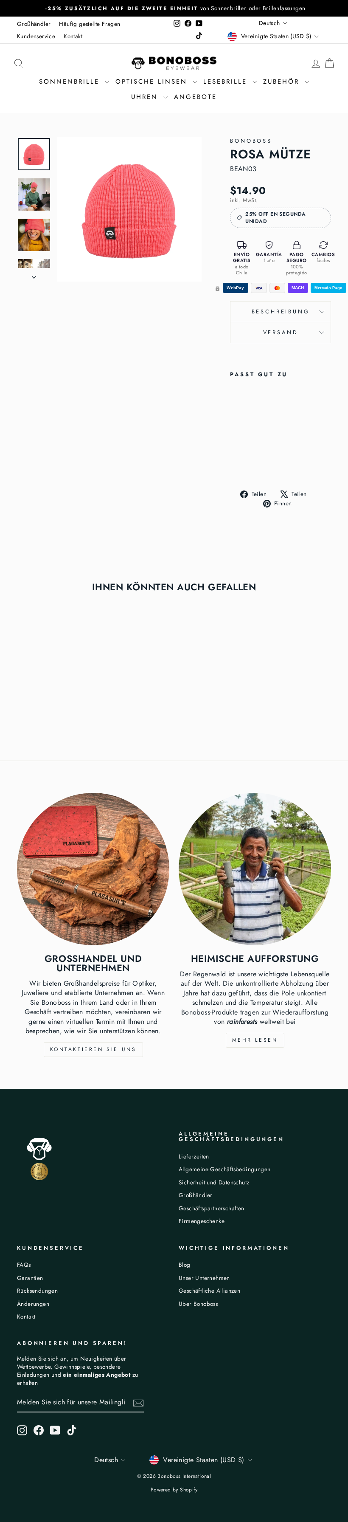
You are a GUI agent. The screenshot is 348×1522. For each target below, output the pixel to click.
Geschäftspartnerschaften (211, 1208)
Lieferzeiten (194, 1156)
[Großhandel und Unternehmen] (93, 869)
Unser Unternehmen (204, 1278)
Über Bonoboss (198, 1303)
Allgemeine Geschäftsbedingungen (224, 1169)
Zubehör (283, 81)
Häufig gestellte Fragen (89, 24)
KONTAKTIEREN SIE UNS (93, 1049)
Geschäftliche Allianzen (209, 1290)
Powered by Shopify (174, 1490)
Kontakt (73, 36)
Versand (280, 332)
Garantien (30, 1278)
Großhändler (34, 24)
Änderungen (33, 1303)
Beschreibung (281, 311)
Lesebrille (226, 81)
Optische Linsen (153, 81)
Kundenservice (36, 36)
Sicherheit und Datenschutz (214, 1182)
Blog (185, 1264)
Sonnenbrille (71, 81)
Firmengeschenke (202, 1221)
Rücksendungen (37, 1290)
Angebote (195, 96)
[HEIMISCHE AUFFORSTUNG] (255, 869)
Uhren (146, 96)
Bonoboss (251, 141)
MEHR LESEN (255, 1040)
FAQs (24, 1264)
